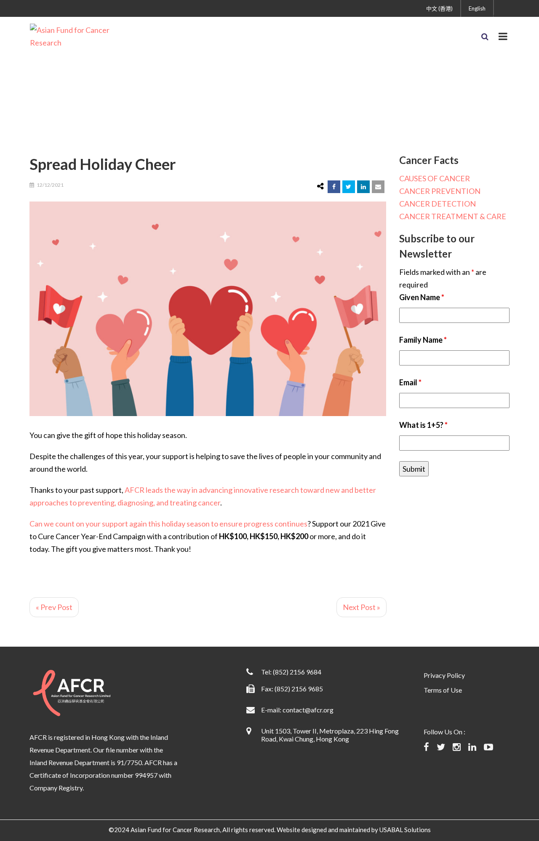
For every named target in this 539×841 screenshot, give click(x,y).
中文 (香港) (439, 8)
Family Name (423, 339)
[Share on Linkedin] (363, 186)
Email (410, 382)
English (477, 8)
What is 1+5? (423, 425)
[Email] (378, 186)
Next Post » (361, 607)
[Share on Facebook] (334, 186)
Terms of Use (443, 690)
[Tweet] (348, 186)
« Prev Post (54, 607)
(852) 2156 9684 (297, 672)
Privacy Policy (444, 675)
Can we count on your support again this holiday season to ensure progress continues (168, 523)
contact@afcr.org (308, 710)
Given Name (421, 297)
